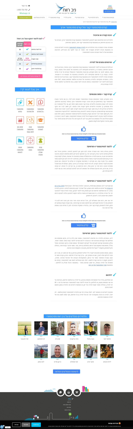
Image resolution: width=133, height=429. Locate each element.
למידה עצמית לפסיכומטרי (77, 47)
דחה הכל (26, 424)
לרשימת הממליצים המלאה (66, 371)
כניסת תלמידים (109, 11)
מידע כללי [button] (68, 17)
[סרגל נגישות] (2, 427)
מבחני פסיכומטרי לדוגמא (20, 149)
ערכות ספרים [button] (80, 17)
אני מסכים (36, 424)
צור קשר (25, 5)
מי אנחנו (69, 402)
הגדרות (16, 424)
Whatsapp (24, 13)
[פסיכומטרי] (65, 8)
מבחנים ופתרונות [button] (108, 17)
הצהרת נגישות (68, 410)
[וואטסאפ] (60, 392)
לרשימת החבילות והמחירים (30, 76)
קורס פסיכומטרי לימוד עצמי (30, 129)
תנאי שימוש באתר (67, 404)
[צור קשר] (68, 392)
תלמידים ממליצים (39, 17)
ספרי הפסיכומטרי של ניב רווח (97, 265)
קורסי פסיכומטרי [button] (54, 17)
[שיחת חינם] (77, 392)
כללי (69, 399)
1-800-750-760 (22, 10)
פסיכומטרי (114, 22)
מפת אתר (69, 407)
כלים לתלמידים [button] (94, 17)
